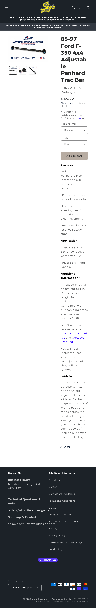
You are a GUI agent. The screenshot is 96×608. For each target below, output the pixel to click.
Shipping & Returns (60, 514)
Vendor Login (57, 549)
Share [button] (67, 446)
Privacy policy (43, 602)
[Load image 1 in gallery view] (13, 70)
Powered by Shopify (61, 599)
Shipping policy (80, 602)
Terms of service (61, 602)
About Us (54, 480)
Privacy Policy (57, 535)
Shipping (66, 103)
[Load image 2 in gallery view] (23, 70)
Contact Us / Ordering (62, 493)
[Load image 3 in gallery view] (33, 70)
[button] (6, 7)
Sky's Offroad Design (40, 599)
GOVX (52, 507)
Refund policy (81, 599)
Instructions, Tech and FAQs (65, 542)
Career (53, 486)
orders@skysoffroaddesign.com (30, 510)
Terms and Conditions (62, 500)
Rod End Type (68, 124)
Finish (64, 138)
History (53, 528)
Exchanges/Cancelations (64, 521)
